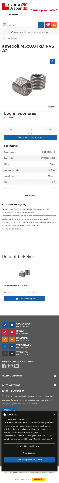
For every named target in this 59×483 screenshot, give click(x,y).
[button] (12, 375)
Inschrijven (9, 410)
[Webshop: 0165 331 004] (5, 353)
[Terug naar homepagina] (14, 6)
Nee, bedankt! (29, 453)
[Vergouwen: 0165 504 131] (5, 346)
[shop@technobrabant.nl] (12, 353)
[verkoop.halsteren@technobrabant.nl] (12, 339)
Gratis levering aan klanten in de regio (31, 32)
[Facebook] (5, 367)
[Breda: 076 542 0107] (5, 332)
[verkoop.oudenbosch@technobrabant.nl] (12, 325)
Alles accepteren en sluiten (29, 459)
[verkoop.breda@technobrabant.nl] (12, 332)
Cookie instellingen (29, 446)
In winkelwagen (27, 298)
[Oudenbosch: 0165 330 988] (5, 325)
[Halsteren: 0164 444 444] (5, 339)
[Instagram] (11, 367)
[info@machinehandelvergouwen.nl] (12, 346)
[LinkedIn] (17, 367)
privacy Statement (29, 404)
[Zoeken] (41, 25)
